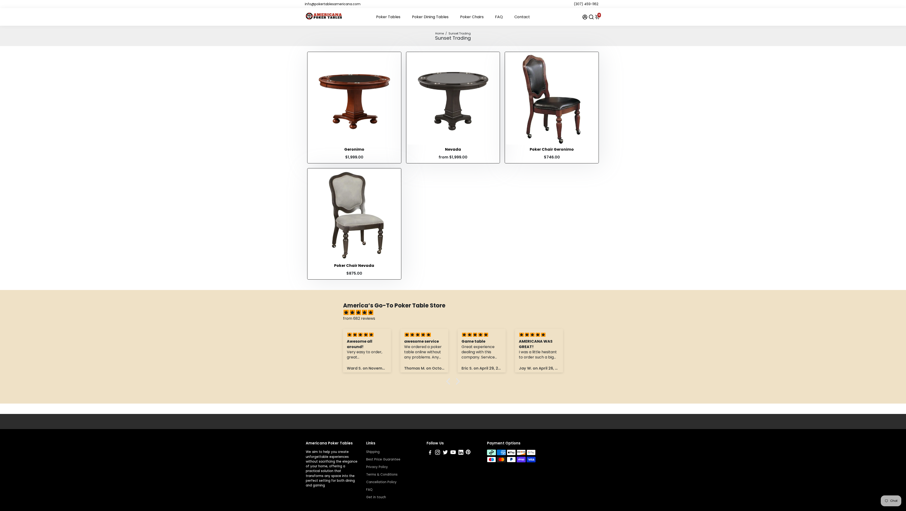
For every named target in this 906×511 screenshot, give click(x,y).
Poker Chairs (472, 17)
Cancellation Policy (381, 482)
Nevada (453, 149)
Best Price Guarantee (383, 459)
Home (439, 33)
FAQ (499, 17)
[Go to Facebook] (430, 453)
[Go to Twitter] (445, 453)
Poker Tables (388, 17)
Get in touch (376, 497)
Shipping (373, 452)
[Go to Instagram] (437, 453)
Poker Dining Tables (430, 17)
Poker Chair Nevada (354, 265)
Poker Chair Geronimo (552, 149)
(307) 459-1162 (586, 4)
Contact (522, 17)
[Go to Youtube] (453, 453)
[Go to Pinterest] (468, 453)
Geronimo (354, 149)
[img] (455, 312)
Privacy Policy (377, 467)
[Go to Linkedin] (461, 453)
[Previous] (317, 97)
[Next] (391, 97)
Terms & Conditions (382, 474)
